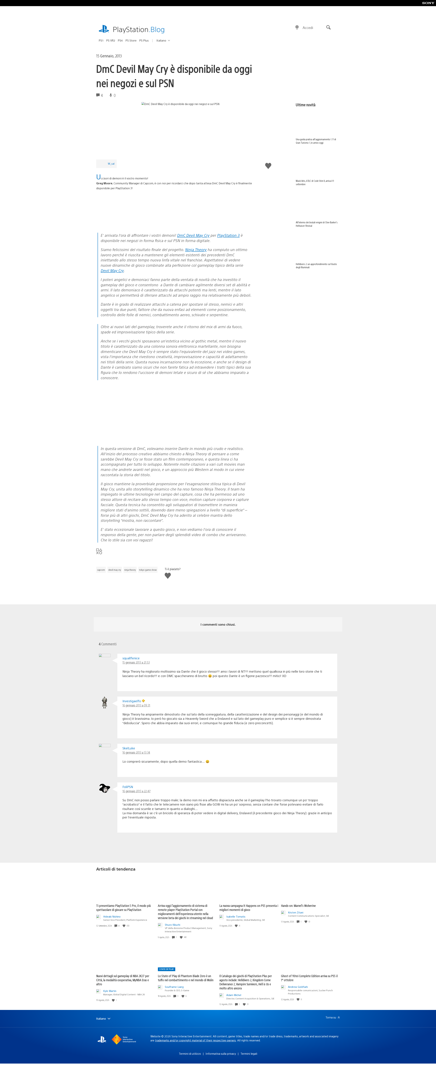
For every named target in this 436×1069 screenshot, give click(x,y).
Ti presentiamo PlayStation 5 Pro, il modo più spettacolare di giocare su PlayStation (123, 908)
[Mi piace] (124, 925)
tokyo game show (148, 569)
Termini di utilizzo (190, 1053)
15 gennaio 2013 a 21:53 (136, 662)
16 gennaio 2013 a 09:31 (136, 705)
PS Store (131, 40)
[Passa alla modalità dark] (297, 27)
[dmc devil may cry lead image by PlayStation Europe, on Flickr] (122, 223)
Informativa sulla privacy (221, 1053)
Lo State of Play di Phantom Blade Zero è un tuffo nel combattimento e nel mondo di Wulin (185, 978)
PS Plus (144, 40)
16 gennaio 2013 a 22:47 (136, 791)
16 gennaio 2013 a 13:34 (136, 752)
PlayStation (139, 29)
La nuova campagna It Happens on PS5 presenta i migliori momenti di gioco (248, 908)
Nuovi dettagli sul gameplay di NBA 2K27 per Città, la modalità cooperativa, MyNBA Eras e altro (122, 980)
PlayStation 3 (228, 235)
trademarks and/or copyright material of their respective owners (195, 1040)
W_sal (111, 163)
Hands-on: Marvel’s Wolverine (298, 905)
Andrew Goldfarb (298, 986)
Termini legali (248, 1053)
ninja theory (130, 569)
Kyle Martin (109, 990)
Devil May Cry (112, 270)
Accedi (308, 27)
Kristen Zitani (295, 912)
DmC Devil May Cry (193, 235)
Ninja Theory (196, 249)
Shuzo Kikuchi (172, 924)
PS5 (101, 40)
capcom (101, 569)
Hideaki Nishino (112, 916)
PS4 (120, 40)
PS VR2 (110, 40)
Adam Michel (233, 994)
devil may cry (114, 569)
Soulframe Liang (174, 986)
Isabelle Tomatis (235, 916)
